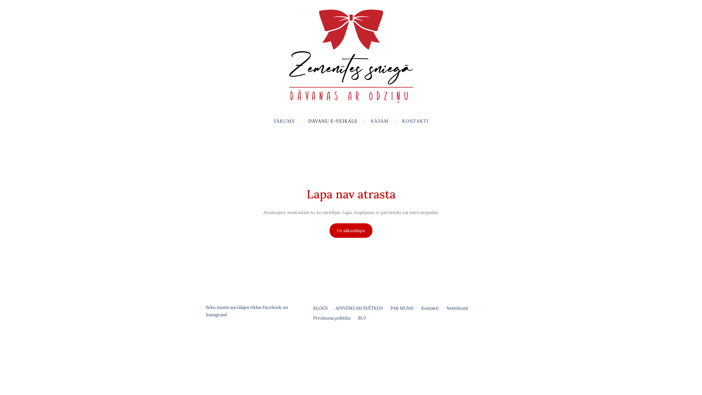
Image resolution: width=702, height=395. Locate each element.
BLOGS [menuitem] (320, 308)
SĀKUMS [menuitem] (284, 121)
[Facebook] (211, 337)
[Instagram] (223, 337)
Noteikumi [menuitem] (457, 308)
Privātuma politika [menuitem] (331, 318)
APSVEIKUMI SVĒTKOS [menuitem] (359, 308)
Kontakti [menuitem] (415, 121)
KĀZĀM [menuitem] (380, 121)
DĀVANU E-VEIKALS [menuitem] (332, 121)
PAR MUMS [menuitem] (402, 308)
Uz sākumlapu (351, 230)
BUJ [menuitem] (362, 318)
